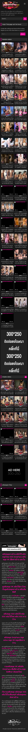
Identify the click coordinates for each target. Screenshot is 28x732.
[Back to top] (23, 727)
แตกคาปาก (15, 650)
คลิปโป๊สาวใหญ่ (6, 648)
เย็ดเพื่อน (10, 706)
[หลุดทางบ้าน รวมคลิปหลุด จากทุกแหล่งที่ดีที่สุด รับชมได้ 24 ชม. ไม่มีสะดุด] (11, 5)
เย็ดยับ (22, 626)
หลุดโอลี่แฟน (10, 577)
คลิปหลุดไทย (13, 655)
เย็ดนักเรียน (10, 653)
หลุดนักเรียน (20, 572)
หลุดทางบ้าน (12, 566)
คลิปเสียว (11, 570)
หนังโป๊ (17, 630)
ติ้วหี (3, 604)
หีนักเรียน (12, 652)
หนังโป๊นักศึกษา (16, 595)
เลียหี (13, 679)
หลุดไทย (13, 681)
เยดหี (21, 574)
